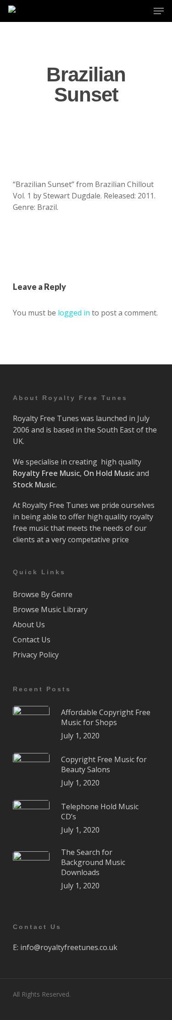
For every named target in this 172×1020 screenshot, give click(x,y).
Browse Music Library (50, 609)
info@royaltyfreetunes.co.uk (68, 947)
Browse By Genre (42, 594)
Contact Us (31, 640)
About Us (29, 624)
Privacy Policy (36, 655)
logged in (74, 313)
